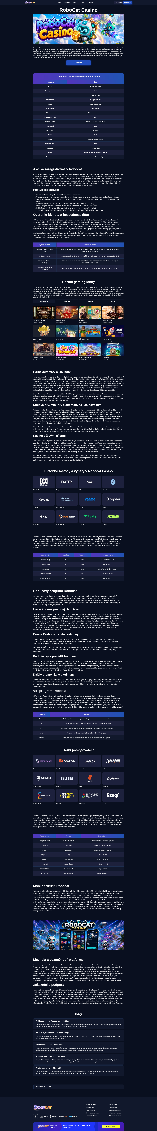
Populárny (42, 301)
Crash (89, 301)
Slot (111, 301)
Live (65, 301)
